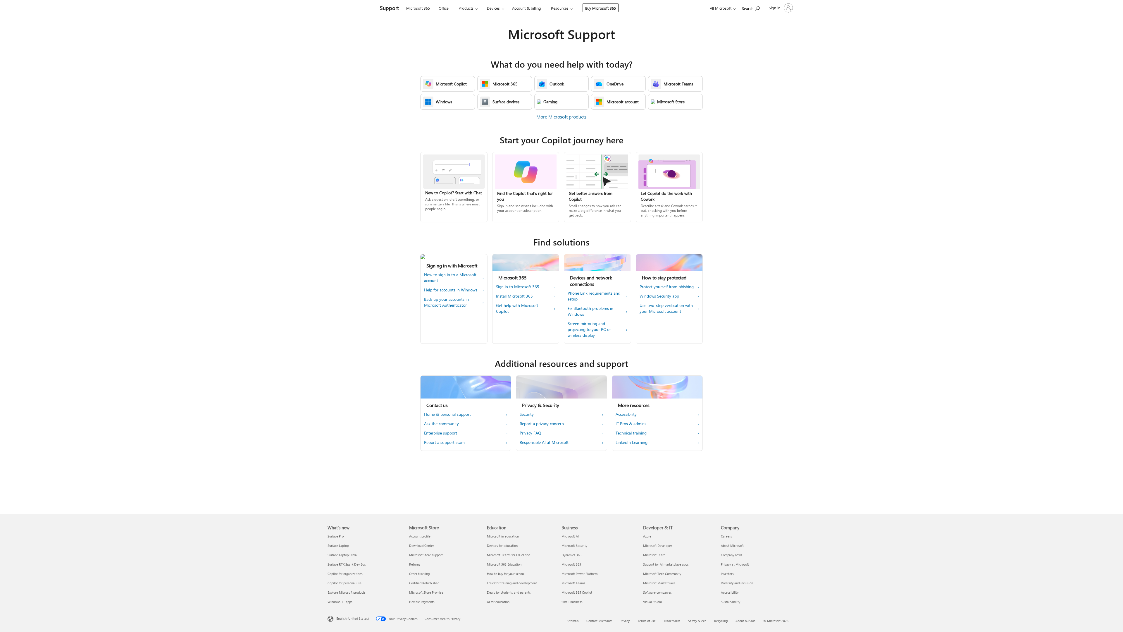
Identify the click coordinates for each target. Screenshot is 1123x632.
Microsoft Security (574, 545)
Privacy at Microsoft (735, 564)
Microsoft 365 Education (504, 564)
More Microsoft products (561, 117)
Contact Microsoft (599, 621)
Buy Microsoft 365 (600, 8)
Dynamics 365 (571, 555)
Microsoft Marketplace (659, 583)
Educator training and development (512, 583)
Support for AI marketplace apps (666, 564)
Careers (726, 536)
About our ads (745, 621)
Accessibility (729, 592)
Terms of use (647, 621)
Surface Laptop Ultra (342, 555)
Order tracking (419, 573)
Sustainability (730, 602)
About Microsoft (732, 545)
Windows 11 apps (340, 602)
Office (444, 8)
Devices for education (502, 545)
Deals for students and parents (509, 592)
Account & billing (526, 8)
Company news (731, 555)
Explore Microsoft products (347, 592)
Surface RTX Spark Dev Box (347, 564)
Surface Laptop (338, 545)
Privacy (625, 621)
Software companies (657, 592)
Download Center (421, 545)
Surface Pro (336, 536)
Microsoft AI (570, 536)
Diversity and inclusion (737, 583)
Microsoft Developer (657, 545)
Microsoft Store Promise (426, 592)
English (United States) (352, 618)
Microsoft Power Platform (579, 573)
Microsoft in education (503, 536)
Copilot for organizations (345, 573)
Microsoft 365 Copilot (577, 592)
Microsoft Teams (573, 583)
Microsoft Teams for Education (508, 555)
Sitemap (572, 621)
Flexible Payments (422, 602)
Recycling (721, 621)
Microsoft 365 (418, 8)
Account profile (419, 536)
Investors (727, 573)
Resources (560, 8)
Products (466, 8)
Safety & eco (697, 621)
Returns (414, 564)
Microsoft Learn (654, 555)
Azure (647, 536)
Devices (493, 8)
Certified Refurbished (424, 583)
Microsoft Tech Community (662, 573)
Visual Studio (652, 602)
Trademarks (672, 621)
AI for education (498, 602)
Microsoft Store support (426, 555)
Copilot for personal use (344, 583)
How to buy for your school (506, 573)
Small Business (572, 602)
